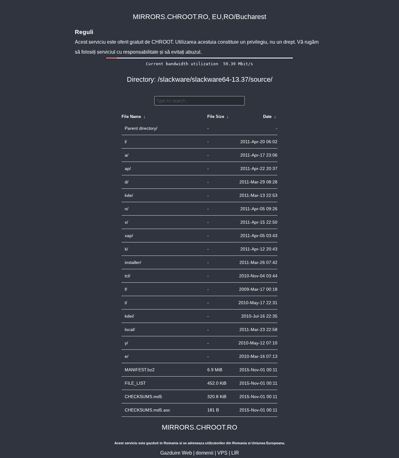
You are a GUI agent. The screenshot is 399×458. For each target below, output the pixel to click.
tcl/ (127, 275)
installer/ (133, 262)
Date (267, 116)
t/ (126, 302)
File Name (131, 116)
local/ (130, 329)
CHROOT (162, 42)
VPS (222, 453)
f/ (126, 289)
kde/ (129, 195)
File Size (215, 116)
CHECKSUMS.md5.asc (147, 409)
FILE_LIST (135, 383)
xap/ (129, 235)
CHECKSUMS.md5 (143, 396)
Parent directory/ (141, 128)
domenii (205, 453)
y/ (126, 342)
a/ (126, 155)
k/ (126, 248)
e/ (126, 356)
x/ (126, 222)
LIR (235, 453)
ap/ (128, 168)
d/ (126, 181)
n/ (126, 208)
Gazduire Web (176, 453)
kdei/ (129, 316)
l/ (126, 141)
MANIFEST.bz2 (140, 369)
